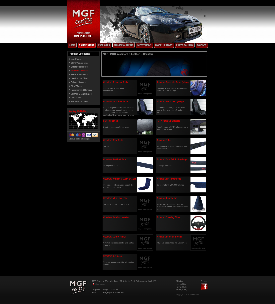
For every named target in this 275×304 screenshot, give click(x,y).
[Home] (72, 45)
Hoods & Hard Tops (79, 78)
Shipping (179, 281)
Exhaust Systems (78, 82)
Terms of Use (181, 284)
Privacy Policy (181, 290)
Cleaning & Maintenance (81, 94)
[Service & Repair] (123, 45)
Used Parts (75, 59)
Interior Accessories (79, 63)
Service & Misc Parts (80, 101)
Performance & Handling (81, 90)
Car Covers (76, 97)
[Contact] (201, 45)
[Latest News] (144, 45)
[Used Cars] (103, 45)
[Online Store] (86, 45)
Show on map (100, 284)
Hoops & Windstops (79, 74)
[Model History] (164, 45)
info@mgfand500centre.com (113, 293)
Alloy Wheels (76, 86)
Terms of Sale (181, 287)
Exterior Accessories (80, 67)
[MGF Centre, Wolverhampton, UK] (83, 42)
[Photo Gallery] (184, 45)
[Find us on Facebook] (204, 289)
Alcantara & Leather (79, 70)
